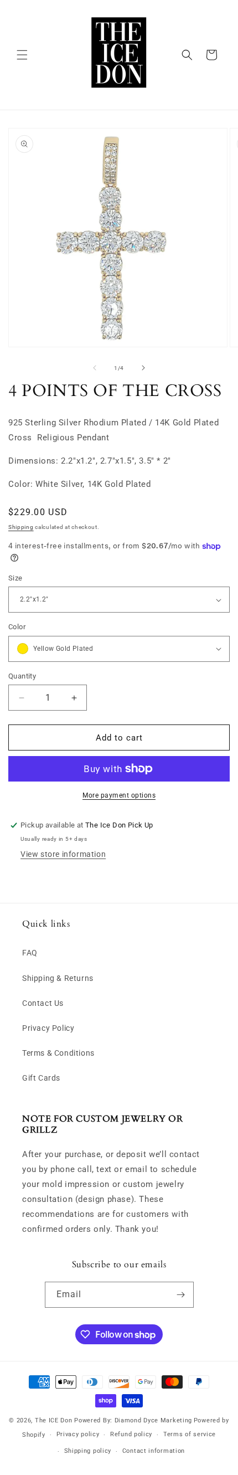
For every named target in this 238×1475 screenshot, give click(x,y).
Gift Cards (41, 1077)
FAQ (30, 952)
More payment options (119, 795)
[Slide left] (94, 368)
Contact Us (43, 1003)
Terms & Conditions (58, 1053)
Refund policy (131, 1434)
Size (15, 578)
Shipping (21, 527)
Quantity (22, 676)
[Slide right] (143, 368)
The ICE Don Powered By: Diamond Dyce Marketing (113, 1420)
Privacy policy (78, 1434)
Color (16, 627)
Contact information (153, 1451)
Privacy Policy (48, 1028)
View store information (63, 854)
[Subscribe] (181, 1295)
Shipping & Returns (58, 978)
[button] (22, 55)
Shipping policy (88, 1451)
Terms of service (189, 1434)
